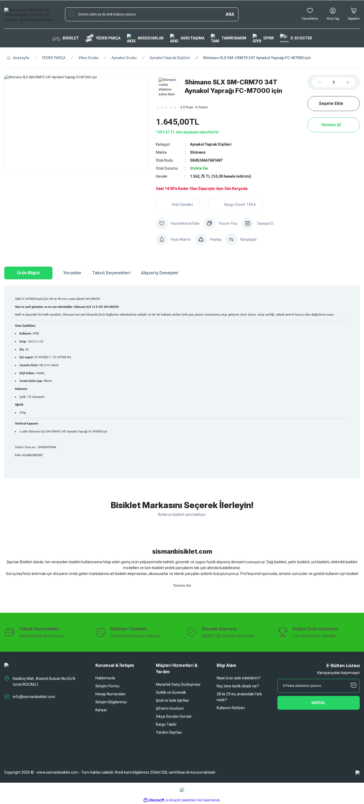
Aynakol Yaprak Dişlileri (211, 144)
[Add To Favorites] (177, 223)
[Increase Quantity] (352, 82)
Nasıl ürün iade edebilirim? (238, 678)
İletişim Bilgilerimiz (111, 702)
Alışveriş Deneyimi (159, 272)
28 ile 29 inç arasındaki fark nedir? (239, 697)
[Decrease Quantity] (315, 82)
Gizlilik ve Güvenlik (171, 692)
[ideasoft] (154, 800)
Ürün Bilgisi (28, 272)
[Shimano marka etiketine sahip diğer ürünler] (167, 86)
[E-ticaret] (181, 800)
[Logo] (30, 14)
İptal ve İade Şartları (172, 700)
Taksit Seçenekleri (111, 272)
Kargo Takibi (166, 724)
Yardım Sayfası (169, 732)
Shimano (198, 152)
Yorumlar (72, 272)
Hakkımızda (105, 678)
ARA (230, 14)
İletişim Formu (107, 686)
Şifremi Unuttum (170, 708)
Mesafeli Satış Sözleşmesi (178, 684)
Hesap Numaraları (110, 694)
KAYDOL (319, 703)
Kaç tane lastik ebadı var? (238, 686)
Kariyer (101, 710)
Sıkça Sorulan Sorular (174, 716)
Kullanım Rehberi (231, 708)
